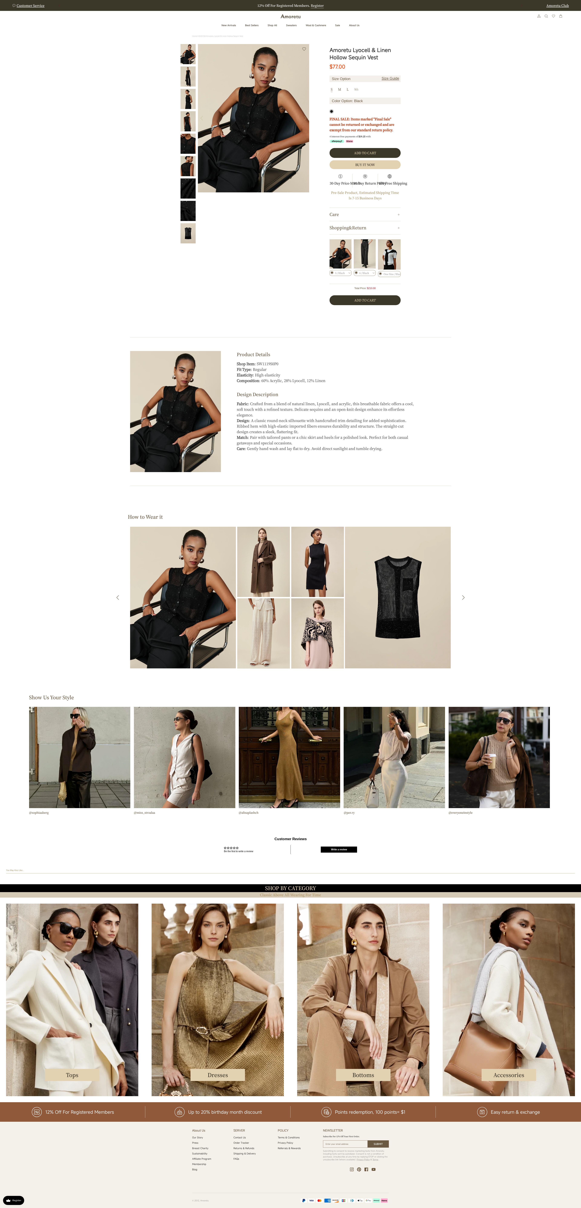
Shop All (272, 25)
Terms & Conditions (289, 1137)
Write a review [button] (339, 849)
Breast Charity (200, 1148)
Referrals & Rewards (289, 1148)
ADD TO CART (365, 300)
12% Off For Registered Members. (290, 5)
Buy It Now (365, 164)
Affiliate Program (201, 1158)
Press (195, 1142)
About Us (354, 25)
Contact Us (239, 1137)
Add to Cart (365, 152)
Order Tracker (241, 1142)
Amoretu (204, 1200)
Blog (194, 1169)
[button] (521, 5)
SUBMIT (378, 1144)
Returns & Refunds (243, 1148)
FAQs (236, 1158)
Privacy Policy (285, 1142)
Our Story (197, 1137)
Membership (199, 1164)
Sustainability (199, 1153)
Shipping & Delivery (244, 1153)
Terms (375, 1159)
